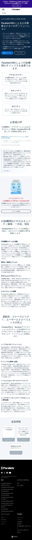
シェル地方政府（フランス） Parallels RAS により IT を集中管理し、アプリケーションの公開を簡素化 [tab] (16, 141)
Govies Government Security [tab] (10, 145)
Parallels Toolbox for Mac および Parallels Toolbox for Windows (7, 505)
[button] (16, 536)
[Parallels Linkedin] (7, 472)
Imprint (18, 532)
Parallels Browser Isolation (7, 511)
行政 (5, 14)
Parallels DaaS (4, 509)
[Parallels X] (4, 472)
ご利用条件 (19, 521)
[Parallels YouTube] (10, 472)
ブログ (2, 517)
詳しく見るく (16, 5)
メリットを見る (16, 211)
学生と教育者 (20, 485)
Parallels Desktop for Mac (7, 501)
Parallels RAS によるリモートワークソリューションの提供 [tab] (14, 137)
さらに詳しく (7, 170)
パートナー (3, 521)
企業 (18, 483)
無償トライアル (7, 53)
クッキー (19, 519)
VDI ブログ (3, 519)
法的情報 (19, 523)
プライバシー (20, 517)
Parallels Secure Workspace (7, 487)
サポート (3, 523)
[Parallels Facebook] (2, 472)
